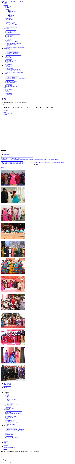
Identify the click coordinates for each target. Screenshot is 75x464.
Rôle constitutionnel (11, 30)
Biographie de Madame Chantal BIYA (15, 47)
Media (5, 99)
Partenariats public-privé (12, 81)
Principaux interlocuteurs (12, 77)
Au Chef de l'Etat (13, 26)
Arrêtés (11, 14)
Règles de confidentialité (9, 447)
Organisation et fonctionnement (13, 49)
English (5, 3)
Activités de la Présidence (12, 53)
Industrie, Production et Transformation (15, 70)
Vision (7, 395)
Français (5, 2)
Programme (9, 36)
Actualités (6, 5)
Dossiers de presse (10, 20)
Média (5, 88)
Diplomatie (9, 63)
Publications (9, 94)
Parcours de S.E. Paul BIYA (13, 34)
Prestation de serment (11, 38)
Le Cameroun (7, 56)
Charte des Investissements (12, 76)
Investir (5, 73)
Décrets (11, 13)
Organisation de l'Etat (11, 60)
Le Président (6, 28)
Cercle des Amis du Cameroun (13, 43)
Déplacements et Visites (11, 27)
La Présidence (7, 48)
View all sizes (9, 113)
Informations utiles (10, 64)
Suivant (5, 114)
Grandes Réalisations (11, 399)
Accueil (5, 98)
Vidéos (8, 91)
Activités (8, 40)
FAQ (5, 446)
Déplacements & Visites (12, 404)
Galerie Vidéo (9, 434)
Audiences (8, 18)
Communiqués (9, 19)
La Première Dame (8, 39)
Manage (5, 112)
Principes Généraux (11, 74)
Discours (8, 6)
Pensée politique (10, 35)
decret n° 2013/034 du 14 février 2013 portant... (12, 161)
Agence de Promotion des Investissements (16, 78)
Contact (5, 449)
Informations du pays (11, 416)
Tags (5, 442)
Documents (9, 93)
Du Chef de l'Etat (13, 24)
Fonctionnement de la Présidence (14, 411)
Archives (6, 443)
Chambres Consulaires (11, 86)
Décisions (11, 16)
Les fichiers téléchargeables (12, 437)
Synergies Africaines (11, 44)
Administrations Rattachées (12, 52)
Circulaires (11, 15)
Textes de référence (10, 82)
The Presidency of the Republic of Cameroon (12, 1)
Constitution (9, 59)
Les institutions (9, 61)
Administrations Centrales (12, 51)
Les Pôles (6, 65)
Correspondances (10, 23)
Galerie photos (9, 89)
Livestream (9, 95)
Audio (7, 90)
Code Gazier (9, 85)
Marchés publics (10, 80)
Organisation (9, 412)
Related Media (7, 154)
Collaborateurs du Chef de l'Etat (13, 55)
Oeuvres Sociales (10, 408)
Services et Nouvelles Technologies (14, 72)
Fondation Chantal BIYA (12, 41)
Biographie (9, 32)
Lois (10, 10)
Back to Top (3, 167)
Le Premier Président (11, 31)
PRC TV (6, 445)
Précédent (6, 110)
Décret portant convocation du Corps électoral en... (12, 163)
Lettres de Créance (10, 22)
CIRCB (8, 45)
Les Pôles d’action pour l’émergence (14, 66)
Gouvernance (9, 68)
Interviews (8, 7)
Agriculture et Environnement (13, 69)
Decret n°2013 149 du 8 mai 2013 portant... (11, 158)
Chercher (6, 441)
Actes (7, 9)
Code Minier (9, 84)
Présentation (9, 57)
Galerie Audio (9, 436)
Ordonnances (12, 11)
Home (5, 439)
